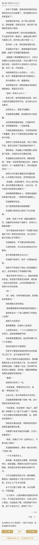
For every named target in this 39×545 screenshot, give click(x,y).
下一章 (31, 531)
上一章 (7, 531)
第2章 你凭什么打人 (11, 3)
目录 (19, 531)
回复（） (33, 517)
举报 (35, 512)
